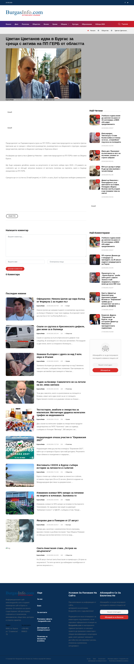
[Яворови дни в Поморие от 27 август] (20, 530)
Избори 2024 (100, 24)
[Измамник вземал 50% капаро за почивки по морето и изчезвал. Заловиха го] (20, 502)
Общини (64, 24)
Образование (87, 24)
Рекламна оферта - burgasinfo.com (118, 659)
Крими (55, 24)
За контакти (42, 612)
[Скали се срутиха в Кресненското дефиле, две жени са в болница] (20, 336)
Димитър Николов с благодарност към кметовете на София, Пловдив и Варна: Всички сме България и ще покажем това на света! (111, 186)
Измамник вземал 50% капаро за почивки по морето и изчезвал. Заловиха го (60, 494)
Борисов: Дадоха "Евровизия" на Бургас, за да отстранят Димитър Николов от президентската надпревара (110, 321)
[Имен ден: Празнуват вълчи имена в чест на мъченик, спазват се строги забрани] (95, 155)
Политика (25, 24)
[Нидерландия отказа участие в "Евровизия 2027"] (20, 447)
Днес (16, 24)
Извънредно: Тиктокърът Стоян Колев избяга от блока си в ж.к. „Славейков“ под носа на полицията (111, 138)
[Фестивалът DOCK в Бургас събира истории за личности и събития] (20, 475)
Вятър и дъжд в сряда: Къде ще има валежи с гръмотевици (111, 169)
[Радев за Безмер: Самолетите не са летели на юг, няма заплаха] (20, 392)
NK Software (47, 659)
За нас (40, 599)
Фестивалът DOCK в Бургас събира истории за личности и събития (57, 466)
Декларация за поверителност (97, 661)
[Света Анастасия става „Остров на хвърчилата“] (20, 548)
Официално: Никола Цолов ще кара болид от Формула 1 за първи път (61, 300)
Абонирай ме (105, 370)
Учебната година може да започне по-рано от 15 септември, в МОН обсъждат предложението (111, 120)
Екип (39, 606)
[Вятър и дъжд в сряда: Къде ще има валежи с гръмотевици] (95, 171)
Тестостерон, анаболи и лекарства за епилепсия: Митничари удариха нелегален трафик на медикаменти (61, 412)
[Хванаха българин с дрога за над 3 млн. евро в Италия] (20, 364)
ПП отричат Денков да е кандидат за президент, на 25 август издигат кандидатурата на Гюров (111, 260)
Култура (75, 24)
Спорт (68, 306)
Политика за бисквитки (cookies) (42, 639)
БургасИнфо (10, 99)
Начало (8, 24)
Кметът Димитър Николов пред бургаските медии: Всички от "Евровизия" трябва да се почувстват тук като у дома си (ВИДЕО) (111, 299)
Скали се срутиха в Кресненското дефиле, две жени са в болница (61, 328)
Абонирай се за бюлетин (114, 617)
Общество (36, 24)
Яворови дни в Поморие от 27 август (58, 520)
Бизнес (46, 24)
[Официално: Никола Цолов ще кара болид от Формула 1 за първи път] (20, 308)
